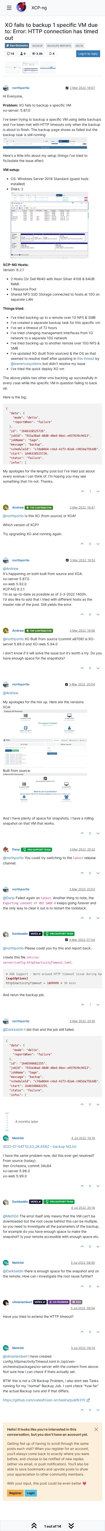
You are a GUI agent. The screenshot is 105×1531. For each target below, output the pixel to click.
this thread (85, 358)
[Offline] (7, 87)
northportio (21, 88)
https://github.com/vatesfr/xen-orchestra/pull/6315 (44, 1400)
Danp (16, 849)
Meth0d (18, 1138)
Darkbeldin (20, 934)
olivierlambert (22, 1302)
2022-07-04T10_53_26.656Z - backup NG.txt (39, 1146)
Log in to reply (88, 53)
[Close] (96, 1429)
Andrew (18, 507)
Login (31, 1493)
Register (15, 1493)
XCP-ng (39, 7)
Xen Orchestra (18, 45)
